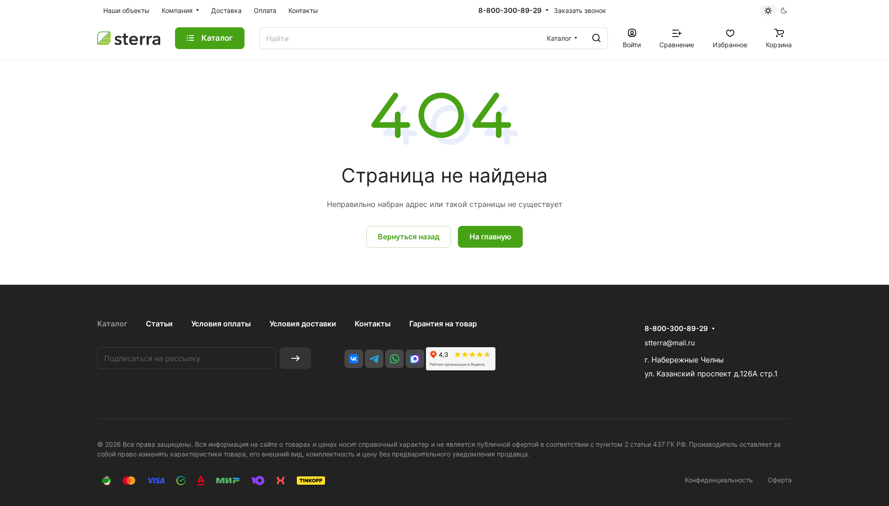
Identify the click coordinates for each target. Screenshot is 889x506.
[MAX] (415, 359)
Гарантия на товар (443, 323)
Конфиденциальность (719, 480)
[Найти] (596, 38)
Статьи (159, 323)
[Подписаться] (295, 358)
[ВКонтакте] (353, 359)
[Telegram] (374, 359)
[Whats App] (394, 359)
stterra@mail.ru (670, 342)
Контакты (373, 323)
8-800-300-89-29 (510, 10)
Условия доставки (302, 323)
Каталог (112, 323)
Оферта (780, 480)
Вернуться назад (408, 236)
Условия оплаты (221, 323)
